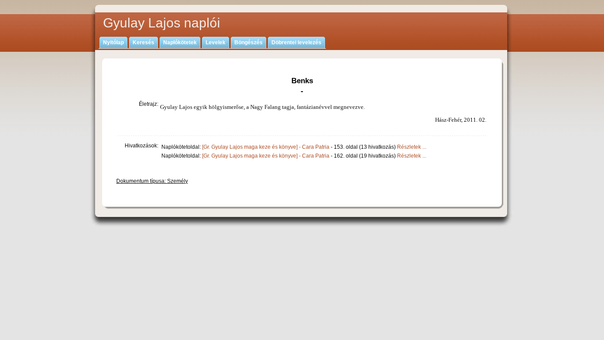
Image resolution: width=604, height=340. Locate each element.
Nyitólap (113, 42)
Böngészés (248, 42)
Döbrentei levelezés (296, 42)
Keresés (143, 42)
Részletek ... (411, 147)
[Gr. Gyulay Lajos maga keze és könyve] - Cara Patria (265, 147)
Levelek (216, 42)
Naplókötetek (180, 42)
